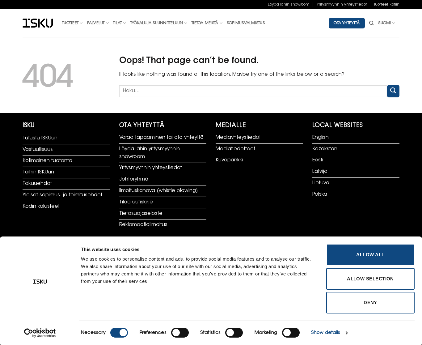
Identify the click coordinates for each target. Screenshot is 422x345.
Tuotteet (70, 23)
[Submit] (393, 91)
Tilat (117, 23)
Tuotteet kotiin (386, 4)
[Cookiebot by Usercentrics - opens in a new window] (40, 333)
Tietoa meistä (205, 23)
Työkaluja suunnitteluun (156, 23)
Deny (370, 302)
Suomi (384, 23)
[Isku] (38, 23)
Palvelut (96, 23)
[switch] (180, 333)
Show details (325, 332)
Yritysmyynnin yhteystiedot (342, 4)
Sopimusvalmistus (246, 23)
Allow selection (370, 278)
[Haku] (371, 23)
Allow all (370, 254)
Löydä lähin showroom (289, 4)
